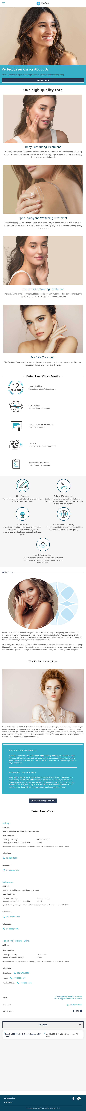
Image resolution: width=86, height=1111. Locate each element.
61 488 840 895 (12, 870)
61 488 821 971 (12, 929)
